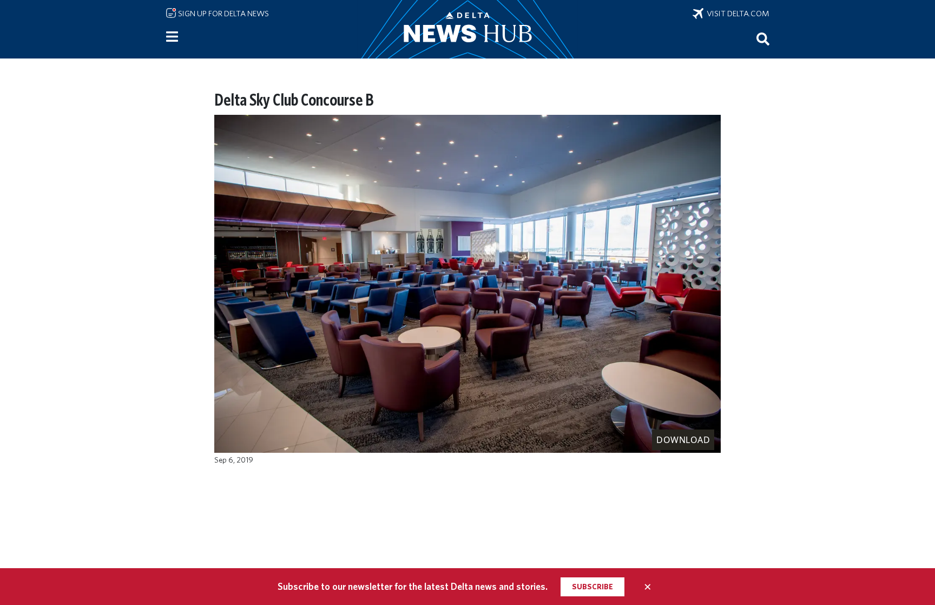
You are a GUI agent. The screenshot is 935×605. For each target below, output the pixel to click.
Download (683, 440)
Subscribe (592, 586)
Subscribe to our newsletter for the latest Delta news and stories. (413, 586)
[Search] (762, 38)
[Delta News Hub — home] (467, 29)
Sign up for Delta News (222, 13)
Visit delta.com (736, 13)
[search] (762, 38)
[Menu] (172, 37)
